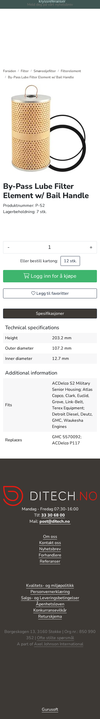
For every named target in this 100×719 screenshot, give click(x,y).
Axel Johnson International (58, 644)
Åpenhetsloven (50, 604)
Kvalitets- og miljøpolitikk (50, 585)
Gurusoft (50, 709)
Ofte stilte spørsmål (55, 638)
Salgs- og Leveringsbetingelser (50, 598)
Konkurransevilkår (50, 610)
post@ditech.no (55, 521)
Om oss (50, 536)
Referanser (50, 561)
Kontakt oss (50, 543)
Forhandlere (50, 555)
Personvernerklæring (50, 592)
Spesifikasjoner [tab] (50, 313)
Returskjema (50, 616)
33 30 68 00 (53, 515)
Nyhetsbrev (50, 549)
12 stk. (70, 261)
